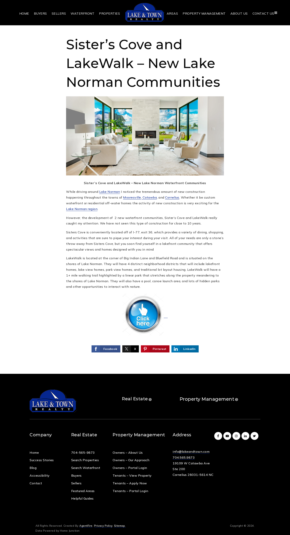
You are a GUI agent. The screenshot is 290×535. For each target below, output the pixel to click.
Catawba (149, 197)
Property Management (207, 399)
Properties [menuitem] (109, 13)
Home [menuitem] (24, 13)
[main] (145, 187)
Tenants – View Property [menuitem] (132, 475)
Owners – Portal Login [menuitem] (130, 468)
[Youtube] (227, 436)
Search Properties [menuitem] (85, 460)
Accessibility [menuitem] (40, 475)
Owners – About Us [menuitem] (128, 453)
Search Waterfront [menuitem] (85, 468)
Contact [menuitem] (36, 483)
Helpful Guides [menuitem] (82, 498)
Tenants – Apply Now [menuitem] (130, 483)
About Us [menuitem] (239, 13)
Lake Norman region (81, 209)
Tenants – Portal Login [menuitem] (130, 491)
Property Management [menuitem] (204, 13)
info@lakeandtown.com (191, 452)
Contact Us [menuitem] (263, 13)
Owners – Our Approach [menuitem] (131, 460)
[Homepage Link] (145, 12)
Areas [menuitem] (172, 13)
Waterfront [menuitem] (82, 13)
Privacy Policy (103, 525)
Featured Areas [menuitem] (83, 491)
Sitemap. (120, 525)
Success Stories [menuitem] (42, 460)
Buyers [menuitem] (40, 13)
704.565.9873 (184, 457)
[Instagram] (236, 436)
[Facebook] (218, 436)
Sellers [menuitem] (59, 13)
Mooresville (132, 197)
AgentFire (86, 525)
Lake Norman (109, 192)
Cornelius (172, 197)
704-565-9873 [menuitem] (83, 453)
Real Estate (135, 398)
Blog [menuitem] (33, 468)
